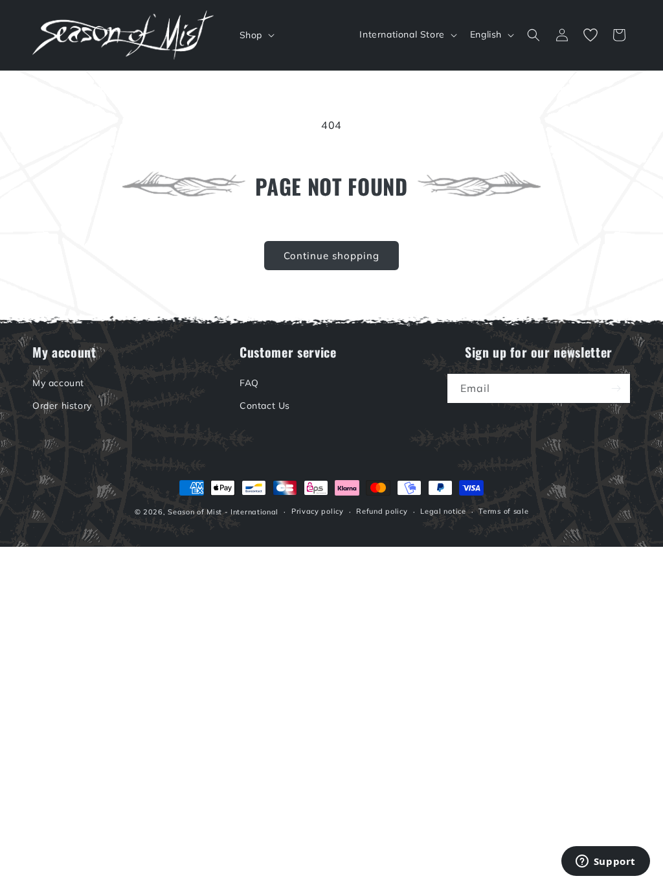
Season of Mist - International (223, 511)
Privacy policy (317, 511)
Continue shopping (331, 255)
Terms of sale (503, 511)
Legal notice (443, 511)
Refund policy (381, 511)
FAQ (249, 383)
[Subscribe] (615, 388)
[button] (256, 35)
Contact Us (265, 405)
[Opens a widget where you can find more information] (605, 862)
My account (58, 383)
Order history (62, 405)
